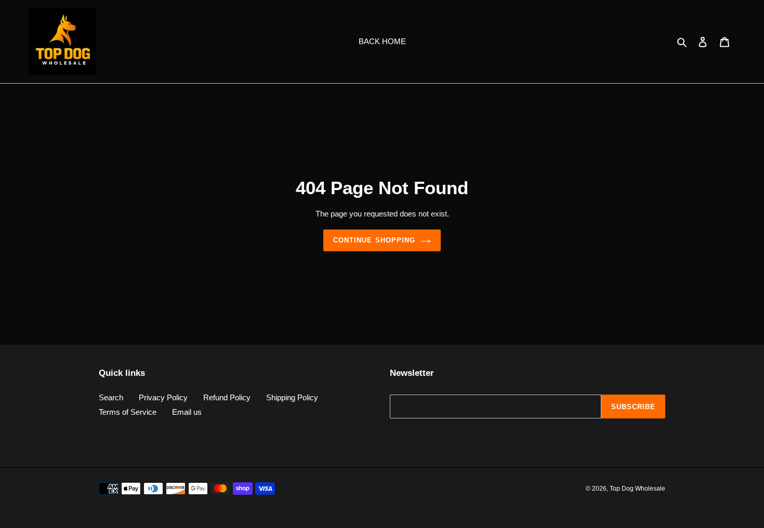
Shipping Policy (292, 397)
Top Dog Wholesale (637, 488)
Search (111, 397)
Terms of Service (127, 412)
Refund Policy (227, 397)
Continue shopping (374, 240)
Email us (187, 412)
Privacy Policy (163, 397)
